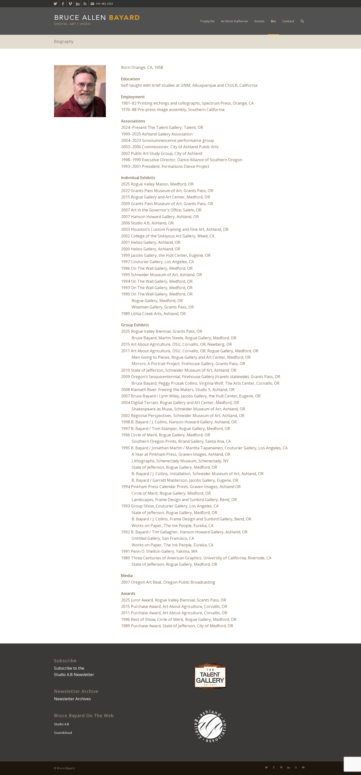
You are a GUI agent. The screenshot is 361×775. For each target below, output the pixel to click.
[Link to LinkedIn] (77, 3)
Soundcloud (63, 732)
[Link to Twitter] (55, 3)
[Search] (302, 21)
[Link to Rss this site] (84, 3)
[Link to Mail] (92, 3)
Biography (63, 41)
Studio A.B (61, 724)
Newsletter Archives (72, 698)
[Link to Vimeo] (70, 3)
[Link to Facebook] (62, 3)
